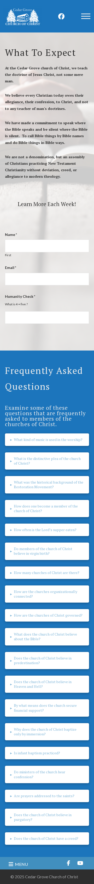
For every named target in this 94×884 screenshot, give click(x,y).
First (8, 255)
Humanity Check (20, 296)
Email (10, 267)
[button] (85, 16)
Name (11, 234)
